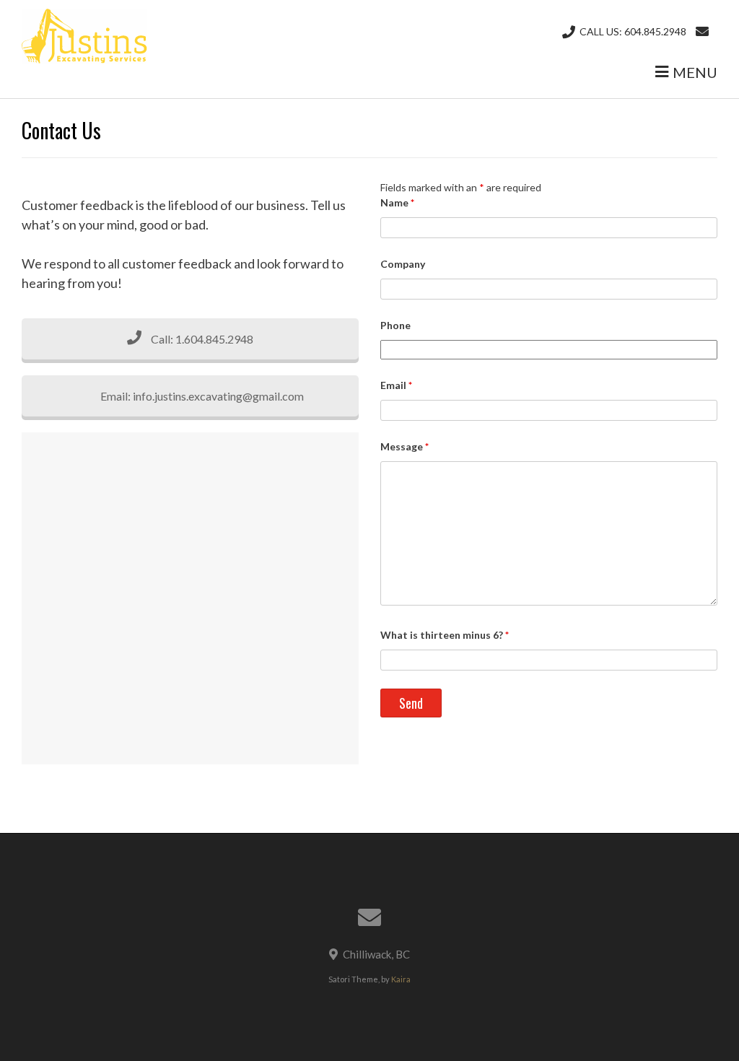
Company (402, 264)
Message (404, 446)
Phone (395, 325)
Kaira (401, 979)
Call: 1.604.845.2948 (201, 339)
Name (397, 202)
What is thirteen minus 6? (444, 635)
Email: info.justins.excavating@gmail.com (201, 396)
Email (396, 385)
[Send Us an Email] (702, 31)
